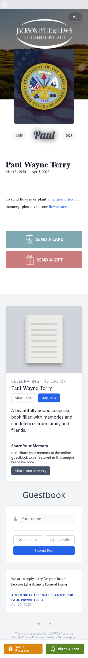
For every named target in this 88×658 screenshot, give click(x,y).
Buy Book (49, 398)
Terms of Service (57, 637)
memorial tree (62, 199)
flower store (59, 206)
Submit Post (44, 550)
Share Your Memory (30, 471)
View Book (23, 398)
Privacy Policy (31, 637)
